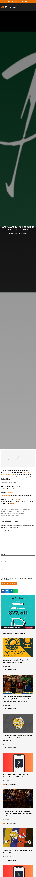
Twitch (13, 504)
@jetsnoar (18, 499)
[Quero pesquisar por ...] (32, 7)
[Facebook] (9, 1)
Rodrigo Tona (10, 474)
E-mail (3, 562)
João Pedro (10, 492)
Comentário (5, 531)
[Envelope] (26, 1)
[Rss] (19, 1)
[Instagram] (15, 1)
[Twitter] (12, 1)
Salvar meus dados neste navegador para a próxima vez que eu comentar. (18, 579)
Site (2, 569)
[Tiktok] (22, 1)
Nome (3, 554)
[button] (3, 591)
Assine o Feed (6, 495)
